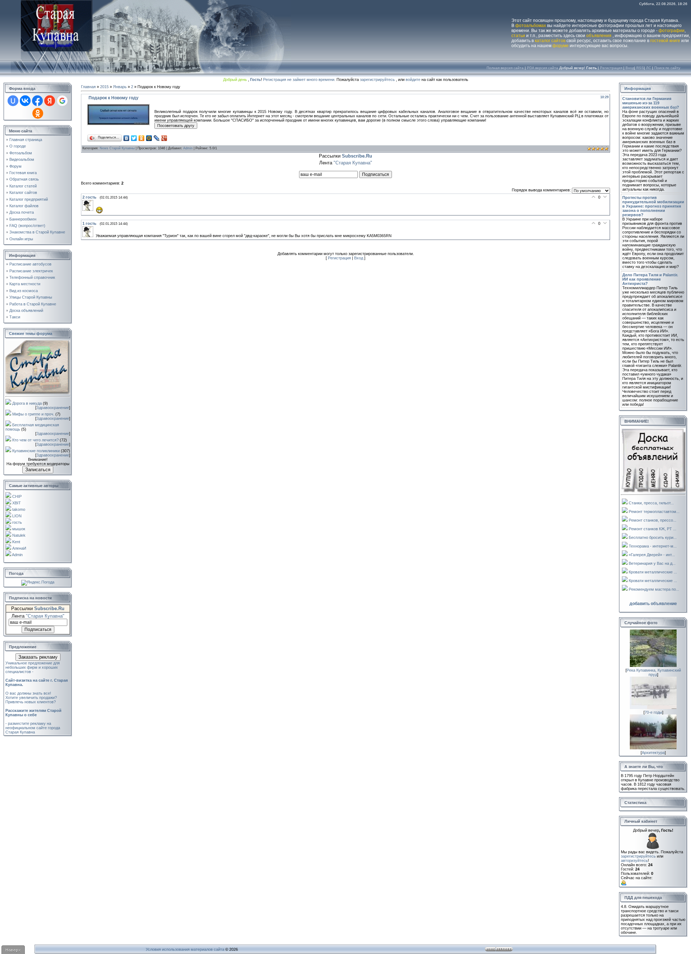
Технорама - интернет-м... (653, 546)
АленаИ (19, 548)
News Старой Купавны (117, 148)
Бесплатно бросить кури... (653, 537)
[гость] (89, 209)
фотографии (672, 30)
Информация (637, 88)
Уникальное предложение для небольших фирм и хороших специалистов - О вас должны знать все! (36, 678)
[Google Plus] (164, 138)
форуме (560, 45)
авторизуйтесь (634, 860)
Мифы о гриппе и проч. (33, 414)
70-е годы (653, 712)
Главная (88, 87)
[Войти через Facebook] (37, 100)
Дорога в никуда (27, 403)
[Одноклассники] (141, 138)
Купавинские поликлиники (36, 451)
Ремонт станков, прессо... (652, 520)
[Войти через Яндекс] (49, 100)
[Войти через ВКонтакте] (25, 100)
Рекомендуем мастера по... (654, 589)
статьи (518, 35)
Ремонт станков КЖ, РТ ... (652, 529)
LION (17, 516)
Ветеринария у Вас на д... (652, 563)
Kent (16, 542)
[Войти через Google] (62, 100)
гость (17, 522)
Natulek (19, 535)
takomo (18, 509)
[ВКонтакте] (126, 138)
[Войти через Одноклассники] (37, 113)
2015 (104, 87)
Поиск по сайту (667, 68)
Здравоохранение (52, 407)
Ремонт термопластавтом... (654, 511)
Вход (629, 68)
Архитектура (653, 752)
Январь (120, 87)
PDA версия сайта (542, 68)
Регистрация (611, 68)
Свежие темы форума (30, 333)
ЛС (648, 68)
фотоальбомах (530, 25)
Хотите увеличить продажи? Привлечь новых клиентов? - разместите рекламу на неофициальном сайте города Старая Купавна (33, 714)
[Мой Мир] (149, 138)
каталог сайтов (550, 40)
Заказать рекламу (38, 657)
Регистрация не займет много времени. (300, 79)
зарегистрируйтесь (377, 79)
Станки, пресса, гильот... (651, 503)
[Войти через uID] (13, 100)
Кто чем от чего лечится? (35, 440)
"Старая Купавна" (45, 616)
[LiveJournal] (157, 138)
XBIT (16, 503)
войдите (413, 79)
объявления (598, 35)
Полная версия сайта (505, 68)
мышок (18, 529)
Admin (17, 555)
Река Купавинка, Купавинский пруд (654, 672)
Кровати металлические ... (653, 572)
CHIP (17, 496)
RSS (640, 68)
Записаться (37, 469)
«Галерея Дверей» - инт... (652, 555)
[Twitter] (134, 138)
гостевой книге (665, 40)
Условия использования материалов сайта (185, 949)
